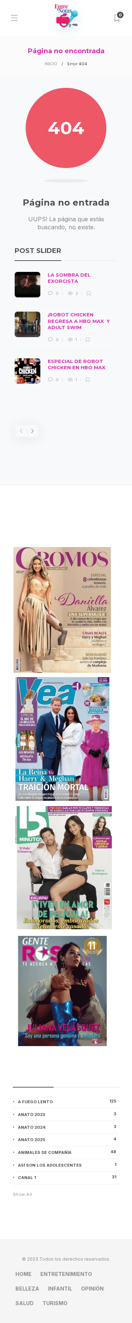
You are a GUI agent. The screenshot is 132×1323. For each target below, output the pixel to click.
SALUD (24, 1303)
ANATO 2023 (67, 1114)
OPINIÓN (92, 1288)
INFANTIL (60, 1288)
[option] (63, 328)
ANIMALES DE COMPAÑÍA (67, 1152)
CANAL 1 (67, 1177)
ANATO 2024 (67, 1127)
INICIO (51, 63)
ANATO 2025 (67, 1139)
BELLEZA (27, 1288)
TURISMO (55, 1303)
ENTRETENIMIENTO (66, 1274)
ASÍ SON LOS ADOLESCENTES (67, 1165)
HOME (23, 1274)
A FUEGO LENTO (67, 1101)
